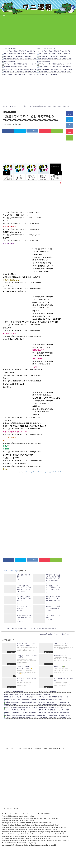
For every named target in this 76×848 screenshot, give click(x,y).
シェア (69, 114)
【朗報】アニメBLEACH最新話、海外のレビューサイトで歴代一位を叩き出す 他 (54, 710)
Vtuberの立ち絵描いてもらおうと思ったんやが (55, 634)
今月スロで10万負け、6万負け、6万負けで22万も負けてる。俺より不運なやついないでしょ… (20, 51)
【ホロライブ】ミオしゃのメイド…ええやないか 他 (50, 707)
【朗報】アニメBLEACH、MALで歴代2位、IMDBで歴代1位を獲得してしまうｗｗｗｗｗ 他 (20, 71)
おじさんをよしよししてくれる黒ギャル (47, 74)
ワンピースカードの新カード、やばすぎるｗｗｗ (14, 66)
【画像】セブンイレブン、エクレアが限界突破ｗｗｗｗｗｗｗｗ (18, 56)
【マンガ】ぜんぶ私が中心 (9, 48)
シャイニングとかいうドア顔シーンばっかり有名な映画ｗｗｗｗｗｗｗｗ (54, 717)
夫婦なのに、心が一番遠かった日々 (46, 48)
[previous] (6, 173)
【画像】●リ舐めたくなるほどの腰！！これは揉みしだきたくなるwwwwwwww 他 (20, 53)
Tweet (69, 120)
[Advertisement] (38, 32)
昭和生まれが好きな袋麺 (8, 61)
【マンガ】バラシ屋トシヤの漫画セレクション (49, 691)
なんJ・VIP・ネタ (10, 112)
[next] (58, 173)
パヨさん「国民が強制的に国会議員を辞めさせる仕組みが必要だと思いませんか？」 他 (54, 704)
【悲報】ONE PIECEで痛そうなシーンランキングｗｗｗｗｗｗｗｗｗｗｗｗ (30, 628)
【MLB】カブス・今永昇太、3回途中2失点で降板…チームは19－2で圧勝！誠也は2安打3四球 (20, 64)
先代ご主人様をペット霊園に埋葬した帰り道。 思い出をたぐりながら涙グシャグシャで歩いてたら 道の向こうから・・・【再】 (54, 715)
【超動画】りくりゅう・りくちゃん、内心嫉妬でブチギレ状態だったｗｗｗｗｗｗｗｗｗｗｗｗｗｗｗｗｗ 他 (20, 69)
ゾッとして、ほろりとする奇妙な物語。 (14, 691)
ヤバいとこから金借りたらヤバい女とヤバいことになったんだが (18, 74)
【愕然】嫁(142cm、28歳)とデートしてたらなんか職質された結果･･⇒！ (20, 58)
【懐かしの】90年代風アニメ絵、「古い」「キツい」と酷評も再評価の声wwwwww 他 (54, 702)
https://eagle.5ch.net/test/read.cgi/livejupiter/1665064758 (43, 472)
